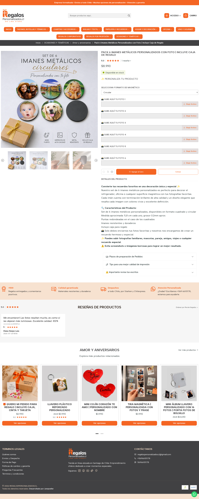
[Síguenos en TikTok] (92, 470)
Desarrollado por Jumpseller (41, 489)
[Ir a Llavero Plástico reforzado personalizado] (60, 383)
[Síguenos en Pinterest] (96, 470)
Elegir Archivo (191, 104)
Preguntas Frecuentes (12, 470)
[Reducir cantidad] (103, 172)
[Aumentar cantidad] (112, 172)
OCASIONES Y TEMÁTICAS (56, 43)
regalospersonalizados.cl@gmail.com (154, 454)
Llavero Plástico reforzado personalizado (60, 407)
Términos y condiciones (13, 474)
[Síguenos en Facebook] (83, 470)
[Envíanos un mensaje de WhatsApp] (194, 494)
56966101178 (143, 462)
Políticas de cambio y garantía (16, 466)
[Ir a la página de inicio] (13, 15)
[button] (97, 433)
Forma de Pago (9, 462)
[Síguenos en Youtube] (87, 470)
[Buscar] (129, 15)
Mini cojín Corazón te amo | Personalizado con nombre (99, 407)
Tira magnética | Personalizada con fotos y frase (139, 407)
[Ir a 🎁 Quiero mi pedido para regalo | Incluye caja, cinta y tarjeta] (20, 383)
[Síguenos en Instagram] (79, 470)
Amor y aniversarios (82, 43)
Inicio (38, 43)
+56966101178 (143, 458)
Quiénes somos (9, 454)
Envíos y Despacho (11, 458)
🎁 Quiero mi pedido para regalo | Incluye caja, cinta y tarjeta (20, 407)
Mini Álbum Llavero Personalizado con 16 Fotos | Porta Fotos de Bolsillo (179, 409)
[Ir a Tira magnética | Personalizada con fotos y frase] (139, 383)
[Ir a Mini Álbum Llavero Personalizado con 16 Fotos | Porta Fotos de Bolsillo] (179, 383)
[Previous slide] (2, 160)
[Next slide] (96, 160)
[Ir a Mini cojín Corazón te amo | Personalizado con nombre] (99, 383)
